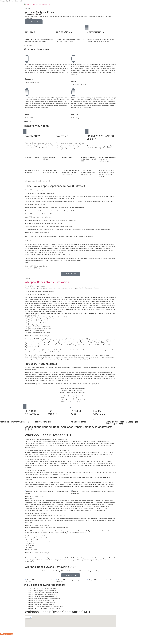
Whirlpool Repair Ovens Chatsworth (47, 282)
